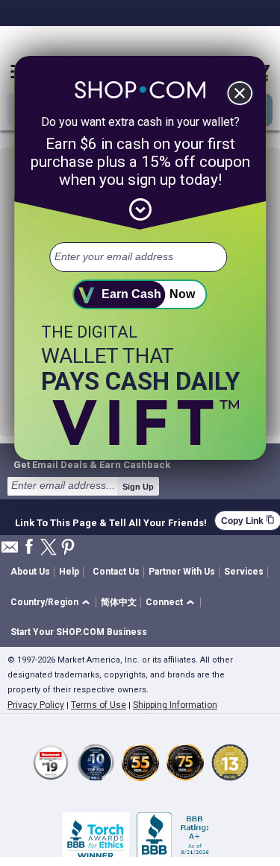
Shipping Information (175, 705)
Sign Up (138, 486)
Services (244, 571)
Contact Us (116, 571)
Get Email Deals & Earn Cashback (91, 464)
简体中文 (119, 602)
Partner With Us (182, 571)
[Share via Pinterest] (68, 548)
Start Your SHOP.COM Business (78, 632)
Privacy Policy (35, 705)
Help (69, 571)
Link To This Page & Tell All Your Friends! (111, 521)
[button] (52, 602)
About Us (30, 571)
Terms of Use (98, 705)
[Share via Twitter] (48, 548)
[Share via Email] (9, 551)
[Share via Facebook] (29, 547)
